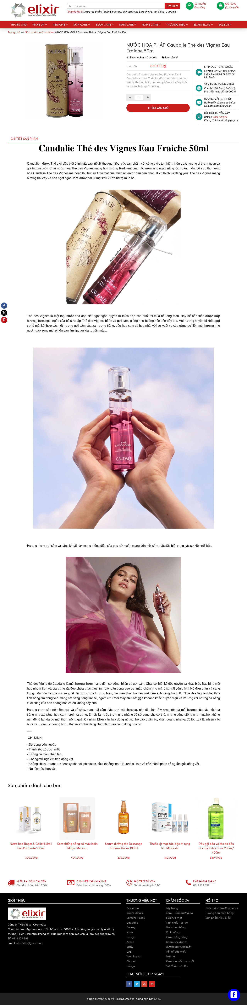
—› (39, 32)
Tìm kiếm (172, 5)
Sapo (157, 998)
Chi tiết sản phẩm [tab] (24, 139)
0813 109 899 (220, 116)
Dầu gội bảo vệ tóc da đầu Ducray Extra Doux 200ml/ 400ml (216, 848)
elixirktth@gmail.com (29, 943)
